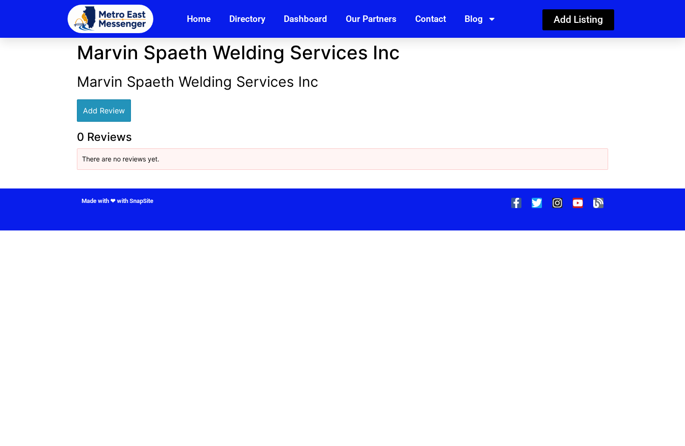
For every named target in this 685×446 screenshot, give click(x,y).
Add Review (104, 110)
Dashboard (305, 19)
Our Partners (371, 19)
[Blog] (598, 203)
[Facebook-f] (516, 203)
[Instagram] (557, 203)
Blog (474, 19)
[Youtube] (578, 203)
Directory (247, 19)
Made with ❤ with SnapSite (117, 200)
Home (199, 19)
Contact (430, 19)
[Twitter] (537, 203)
